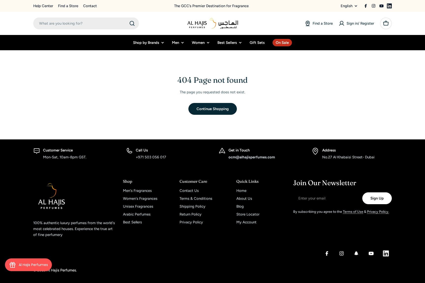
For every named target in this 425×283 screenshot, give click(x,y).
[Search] (132, 23)
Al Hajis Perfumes (61, 270)
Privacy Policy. (378, 212)
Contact (90, 6)
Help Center (43, 6)
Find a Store (68, 6)
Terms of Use (353, 212)
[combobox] (86, 23)
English (346, 6)
